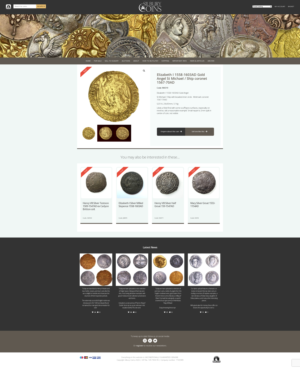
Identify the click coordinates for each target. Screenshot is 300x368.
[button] (144, 71)
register (139, 345)
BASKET (291, 6)
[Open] (96, 269)
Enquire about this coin (170, 131)
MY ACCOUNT (280, 6)
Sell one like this (198, 131)
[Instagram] (110, 283)
